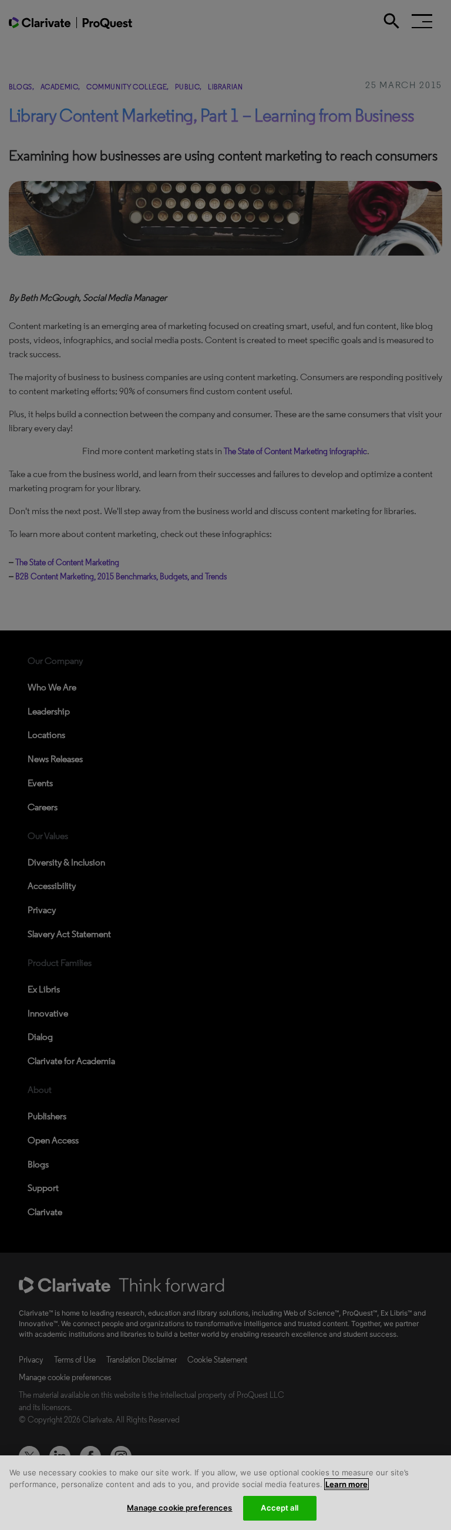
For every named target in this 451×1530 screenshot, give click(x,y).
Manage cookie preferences (179, 1507)
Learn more (346, 1484)
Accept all (279, 1507)
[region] (225, 1492)
